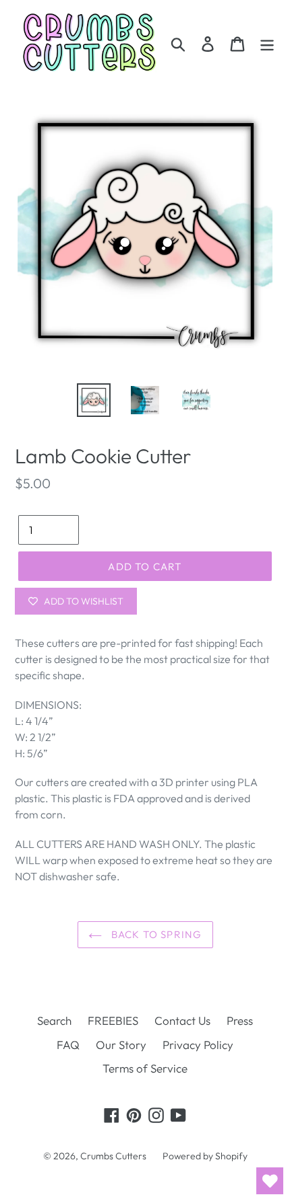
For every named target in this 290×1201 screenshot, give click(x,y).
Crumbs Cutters (113, 1156)
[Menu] (267, 43)
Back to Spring (155, 934)
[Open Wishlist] (269, 1180)
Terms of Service (145, 1068)
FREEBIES (113, 1020)
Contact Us (182, 1020)
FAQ (68, 1045)
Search (54, 1020)
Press (240, 1020)
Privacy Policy (198, 1045)
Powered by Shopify (205, 1156)
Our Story (121, 1045)
